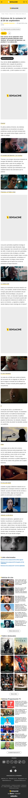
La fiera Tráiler (21, 653)
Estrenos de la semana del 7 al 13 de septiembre (13, 565)
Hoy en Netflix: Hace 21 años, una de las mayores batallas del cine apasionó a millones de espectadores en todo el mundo (21, 615)
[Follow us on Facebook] (8, 762)
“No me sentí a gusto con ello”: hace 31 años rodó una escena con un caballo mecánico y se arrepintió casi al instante (21, 582)
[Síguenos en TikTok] (20, 762)
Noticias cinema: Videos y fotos (21, 13)
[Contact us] (24, 762)
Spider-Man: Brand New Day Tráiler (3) (21, 671)
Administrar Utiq (16, 786)
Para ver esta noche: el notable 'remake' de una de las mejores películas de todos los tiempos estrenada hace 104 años (21, 623)
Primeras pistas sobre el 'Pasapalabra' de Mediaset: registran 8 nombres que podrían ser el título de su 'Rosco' (21, 720)
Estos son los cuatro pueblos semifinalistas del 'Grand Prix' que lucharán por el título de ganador (21, 736)
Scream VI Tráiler (7, 689)
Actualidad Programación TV (14, 752)
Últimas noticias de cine (14, 630)
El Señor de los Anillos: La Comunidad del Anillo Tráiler (21, 689)
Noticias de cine (12, 13)
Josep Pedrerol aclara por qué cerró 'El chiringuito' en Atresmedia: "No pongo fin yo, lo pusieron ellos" (21, 744)
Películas (6, 13)
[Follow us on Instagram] (16, 762)
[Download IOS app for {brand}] (12, 770)
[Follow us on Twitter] (12, 762)
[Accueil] (13, 2)
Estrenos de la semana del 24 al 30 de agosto (12, 559)
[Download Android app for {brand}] (16, 770)
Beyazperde (21, 778)
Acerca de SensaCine (6, 785)
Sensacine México (18, 780)
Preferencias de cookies (14, 788)
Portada (2, 13)
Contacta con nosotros (15, 785)
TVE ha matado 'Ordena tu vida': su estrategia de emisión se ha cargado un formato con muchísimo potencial (21, 712)
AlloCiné (3, 778)
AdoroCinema (5, 780)
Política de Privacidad (8, 786)
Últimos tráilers (14, 694)
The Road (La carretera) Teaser (7, 653)
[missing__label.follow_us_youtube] (4, 762)
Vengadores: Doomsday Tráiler (7, 671)
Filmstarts (11, 778)
